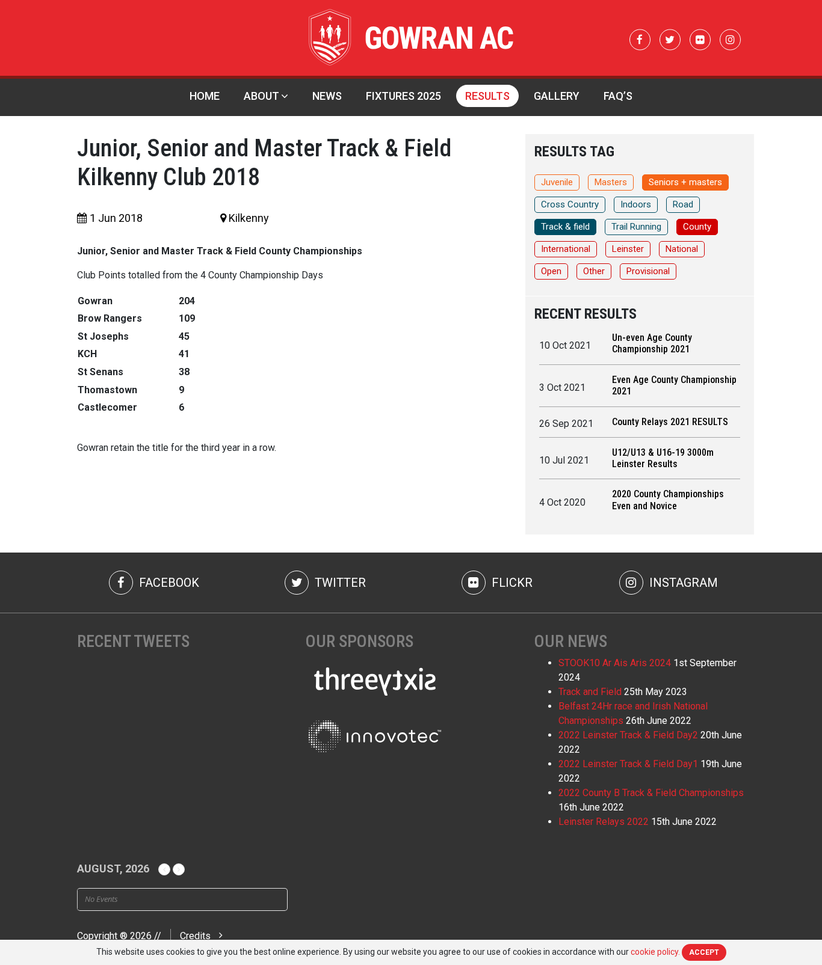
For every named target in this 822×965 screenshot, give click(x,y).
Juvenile (557, 182)
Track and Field (590, 691)
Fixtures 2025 (403, 96)
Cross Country (570, 204)
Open (551, 271)
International (565, 249)
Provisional (648, 271)
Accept (704, 952)
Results (487, 96)
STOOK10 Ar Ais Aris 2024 (614, 663)
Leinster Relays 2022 (603, 821)
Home (205, 96)
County (697, 226)
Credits (195, 936)
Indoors (635, 204)
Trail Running (636, 226)
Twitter (339, 582)
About (261, 96)
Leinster (628, 249)
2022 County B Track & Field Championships (651, 792)
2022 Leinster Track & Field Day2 (628, 735)
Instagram (682, 582)
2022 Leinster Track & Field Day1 (628, 764)
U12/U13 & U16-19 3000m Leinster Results (663, 458)
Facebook (167, 582)
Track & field (565, 226)
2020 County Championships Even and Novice (668, 499)
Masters (611, 182)
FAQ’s (618, 96)
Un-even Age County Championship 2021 (652, 343)
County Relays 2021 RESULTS (670, 421)
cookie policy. (655, 952)
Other (594, 271)
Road (683, 204)
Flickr (511, 582)
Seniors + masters (685, 182)
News (327, 96)
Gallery (556, 96)
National (682, 249)
